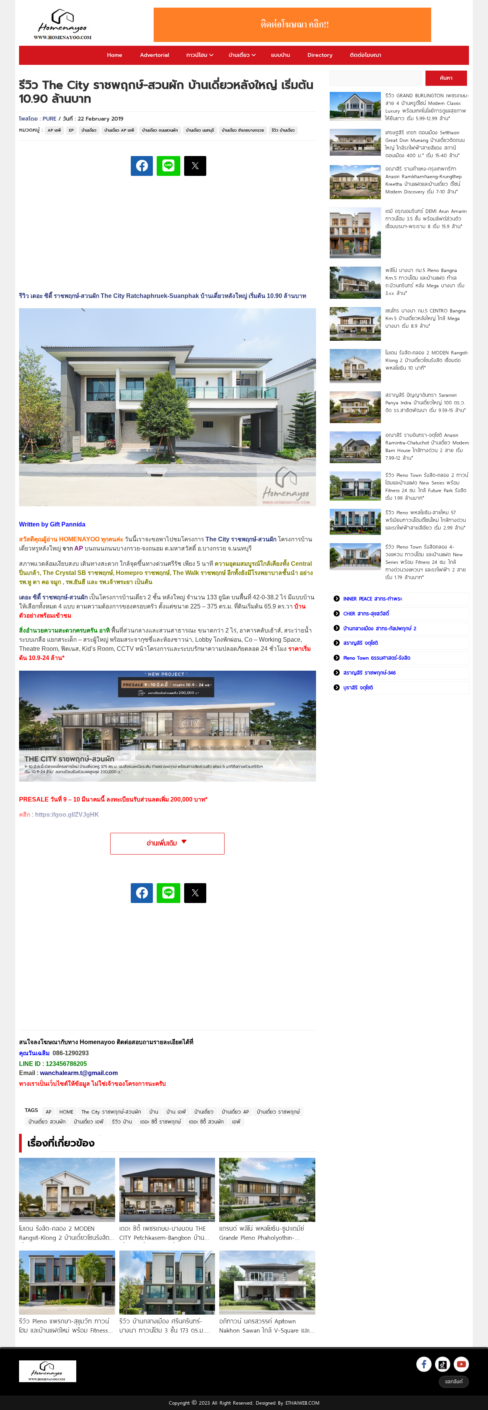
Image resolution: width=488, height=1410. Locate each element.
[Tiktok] (442, 1364)
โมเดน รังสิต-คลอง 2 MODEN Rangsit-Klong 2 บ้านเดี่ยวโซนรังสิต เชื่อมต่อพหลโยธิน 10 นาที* (427, 360)
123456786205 (66, 1064)
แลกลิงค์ (453, 1381)
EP (71, 130)
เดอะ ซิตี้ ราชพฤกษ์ (160, 1121)
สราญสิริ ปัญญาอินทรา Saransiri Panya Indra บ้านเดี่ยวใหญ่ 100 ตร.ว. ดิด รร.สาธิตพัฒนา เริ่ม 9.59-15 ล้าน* (425, 402)
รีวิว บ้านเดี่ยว (283, 130)
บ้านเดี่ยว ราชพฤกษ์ (278, 1111)
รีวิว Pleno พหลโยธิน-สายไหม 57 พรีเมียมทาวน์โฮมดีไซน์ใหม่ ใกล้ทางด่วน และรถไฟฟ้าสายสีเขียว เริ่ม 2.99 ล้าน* (425, 520)
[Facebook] (424, 1364)
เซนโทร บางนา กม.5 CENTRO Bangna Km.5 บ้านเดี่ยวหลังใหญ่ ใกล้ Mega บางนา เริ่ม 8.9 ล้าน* (425, 318)
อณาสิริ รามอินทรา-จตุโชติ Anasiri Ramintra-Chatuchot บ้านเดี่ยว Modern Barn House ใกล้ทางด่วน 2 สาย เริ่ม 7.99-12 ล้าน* (427, 446)
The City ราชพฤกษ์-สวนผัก (111, 1111)
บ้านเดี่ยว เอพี (89, 1121)
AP (48, 1111)
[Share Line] (168, 166)
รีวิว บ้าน (122, 1121)
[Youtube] (461, 1364)
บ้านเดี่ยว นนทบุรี (200, 130)
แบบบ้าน (280, 55)
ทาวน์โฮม (196, 55)
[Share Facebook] (142, 166)
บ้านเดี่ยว (239, 55)
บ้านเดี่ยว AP (235, 1111)
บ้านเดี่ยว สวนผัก (47, 1121)
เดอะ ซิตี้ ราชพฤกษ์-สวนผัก (53, 597)
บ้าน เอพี (176, 1111)
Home (114, 55)
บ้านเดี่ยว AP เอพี (119, 130)
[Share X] (195, 166)
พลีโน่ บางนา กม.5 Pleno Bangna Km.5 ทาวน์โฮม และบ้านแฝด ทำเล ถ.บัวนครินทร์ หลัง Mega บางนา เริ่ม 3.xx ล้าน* (424, 281)
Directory (320, 55)
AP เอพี (54, 130)
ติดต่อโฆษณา (365, 55)
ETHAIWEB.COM (302, 1403)
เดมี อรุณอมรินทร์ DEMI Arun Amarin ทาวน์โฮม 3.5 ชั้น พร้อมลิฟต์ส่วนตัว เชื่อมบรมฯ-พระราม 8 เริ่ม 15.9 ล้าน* (426, 218)
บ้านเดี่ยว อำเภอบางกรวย (243, 130)
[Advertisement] (76, 972)
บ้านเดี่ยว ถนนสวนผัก (160, 130)
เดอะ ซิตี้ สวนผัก (206, 1121)
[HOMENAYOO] (64, 25)
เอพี (236, 1121)
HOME (66, 1111)
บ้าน (153, 1111)
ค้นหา (446, 78)
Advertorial (154, 55)
